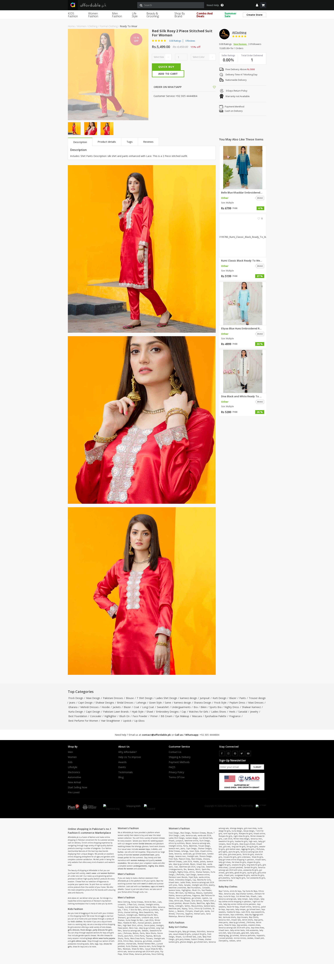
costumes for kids (225, 880)
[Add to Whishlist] (214, 87)
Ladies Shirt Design (166, 698)
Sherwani (122, 917)
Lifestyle (72, 767)
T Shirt (125, 909)
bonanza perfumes (142, 954)
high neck (253, 841)
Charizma (180, 913)
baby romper (243, 899)
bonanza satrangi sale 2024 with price (143, 951)
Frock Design (75, 698)
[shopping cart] (263, 5)
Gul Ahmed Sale (131, 907)
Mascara (197, 716)
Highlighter (110, 716)
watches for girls (257, 875)
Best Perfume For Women (83, 720)
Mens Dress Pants (137, 938)
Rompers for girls (245, 833)
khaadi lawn (174, 882)
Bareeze (191, 869)
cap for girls (251, 872)
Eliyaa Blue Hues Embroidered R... (241, 328)
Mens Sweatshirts (146, 912)
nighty (151, 866)
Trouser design (257, 698)
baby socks (254, 933)
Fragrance (235, 716)
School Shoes (128, 954)
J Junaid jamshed (236, 867)
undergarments (140, 866)
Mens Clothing (124, 902)
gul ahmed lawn (133, 917)
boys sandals (242, 925)
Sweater (145, 930)
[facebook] (221, 753)
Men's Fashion (126, 897)
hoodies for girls (241, 841)
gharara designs (186, 942)
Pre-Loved (73, 792)
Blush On (124, 716)
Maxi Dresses (256, 702)
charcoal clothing (131, 912)
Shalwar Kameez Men (146, 943)
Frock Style (220, 702)
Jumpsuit (205, 698)
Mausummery (196, 906)
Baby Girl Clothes (178, 927)
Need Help (213, 5)
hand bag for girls (238, 878)
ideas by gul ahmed (147, 928)
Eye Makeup (182, 716)
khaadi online (206, 851)
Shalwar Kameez (251, 707)
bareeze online (203, 874)
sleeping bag (224, 935)
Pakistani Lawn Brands (116, 711)
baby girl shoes (224, 862)
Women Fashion (93, 14)
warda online (204, 877)
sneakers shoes (254, 925)
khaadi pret (198, 911)
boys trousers (224, 914)
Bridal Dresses (125, 702)
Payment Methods (179, 762)
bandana (146, 886)
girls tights (223, 852)
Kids (70, 762)
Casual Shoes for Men (153, 949)
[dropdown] (257, 5)
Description (80, 142)
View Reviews (240, 44)
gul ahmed (147, 941)
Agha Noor (210, 903)
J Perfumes (127, 933)
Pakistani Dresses (113, 698)
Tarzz (191, 908)
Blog (121, 777)
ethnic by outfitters (150, 909)
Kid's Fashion (176, 922)
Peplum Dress (237, 702)
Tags (129, 141)
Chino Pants (139, 936)
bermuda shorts (229, 917)
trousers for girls (229, 857)
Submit (257, 767)
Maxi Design (93, 698)
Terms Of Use (177, 777)
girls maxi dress (250, 828)
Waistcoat (126, 949)
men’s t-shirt (147, 883)
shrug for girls (252, 846)
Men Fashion (117, 14)
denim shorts (247, 920)
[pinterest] (235, 753)
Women (81, 26)
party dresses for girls (102, 930)
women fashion (108, 873)
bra (156, 866)
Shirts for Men (150, 902)
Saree (168, 702)
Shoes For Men (138, 949)
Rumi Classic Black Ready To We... (241, 260)
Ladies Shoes (218, 711)
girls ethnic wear (78, 941)
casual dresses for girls (181, 934)
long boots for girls (254, 865)
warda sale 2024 (204, 835)
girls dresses (73, 930)
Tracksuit (121, 915)
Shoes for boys (230, 925)
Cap (184, 711)
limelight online (152, 904)
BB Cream (166, 716)
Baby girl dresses (189, 931)
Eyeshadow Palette (215, 716)
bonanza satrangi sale (131, 930)
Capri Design (85, 702)
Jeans (72, 702)
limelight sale (131, 915)
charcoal (141, 904)
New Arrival (74, 782)
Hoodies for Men (129, 923)
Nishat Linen (208, 900)
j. (175, 911)
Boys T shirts (224, 891)
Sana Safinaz (196, 900)
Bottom (135, 933)
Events (122, 767)
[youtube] (248, 753)
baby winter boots (237, 930)
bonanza (138, 941)
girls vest (226, 846)
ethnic (140, 925)
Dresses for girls (175, 931)
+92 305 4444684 (209, 734)
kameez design (188, 698)
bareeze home (174, 890)
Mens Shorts (151, 933)
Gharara (72, 707)
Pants (242, 698)
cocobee (250, 938)
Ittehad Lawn (199, 913)
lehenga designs (236, 828)
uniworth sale (147, 917)
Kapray (184, 908)
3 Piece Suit (132, 904)
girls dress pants (234, 854)
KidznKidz (201, 931)
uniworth (122, 904)
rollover (232, 940)
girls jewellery (224, 878)
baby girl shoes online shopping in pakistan (236, 859)
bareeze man (180, 856)
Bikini (203, 707)
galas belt (245, 933)
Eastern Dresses (197, 939)
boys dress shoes (257, 927)
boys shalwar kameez (244, 893)
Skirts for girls (248, 854)
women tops (144, 849)
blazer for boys (232, 907)
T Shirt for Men (135, 909)
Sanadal (242, 711)
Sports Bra (215, 707)
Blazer (232, 698)
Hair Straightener (110, 720)
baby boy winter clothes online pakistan (239, 904)
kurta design (237, 831)
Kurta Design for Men (134, 920)
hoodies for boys (233, 912)
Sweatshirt (163, 707)
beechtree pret (174, 908)
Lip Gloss (139, 720)
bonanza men (144, 946)
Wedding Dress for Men (148, 915)
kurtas (121, 852)
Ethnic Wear (128, 941)
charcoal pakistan (145, 923)
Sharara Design (202, 702)
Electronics (74, 772)
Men (70, 752)
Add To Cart (168, 73)
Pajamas (149, 936)
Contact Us (175, 752)
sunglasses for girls (242, 875)
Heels (232, 711)
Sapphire (189, 913)
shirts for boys (235, 891)
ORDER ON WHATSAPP (167, 87)
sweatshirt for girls (226, 841)
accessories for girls (250, 870)
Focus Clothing (158, 954)
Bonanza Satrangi (185, 916)
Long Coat (148, 707)
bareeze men (174, 848)
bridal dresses (145, 843)
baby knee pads (234, 933)
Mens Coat (133, 928)
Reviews (148, 141)
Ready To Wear (128, 26)
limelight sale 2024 (199, 885)
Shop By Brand (179, 14)
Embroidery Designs (167, 711)
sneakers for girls (238, 865)
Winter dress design (241, 838)
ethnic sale (122, 951)
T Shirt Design (145, 698)
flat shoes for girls (239, 862)
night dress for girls (241, 836)
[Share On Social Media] (211, 87)
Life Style (135, 14)
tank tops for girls (230, 833)
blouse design (248, 831)
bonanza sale (191, 835)
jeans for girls (234, 852)
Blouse (130, 698)
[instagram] (228, 753)
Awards (122, 762)
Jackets (117, 707)
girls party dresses (183, 939)
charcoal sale (131, 943)
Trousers (149, 938)
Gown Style (155, 702)
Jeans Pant (128, 936)
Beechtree (193, 846)
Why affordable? (127, 752)
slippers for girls (253, 862)
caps (153, 886)
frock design (86, 930)
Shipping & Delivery (179, 757)
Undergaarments (181, 707)
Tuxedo (121, 907)
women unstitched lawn (143, 855)
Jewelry (254, 711)
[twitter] (241, 753)
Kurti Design (219, 698)
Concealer (95, 716)
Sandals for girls (250, 867)
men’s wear (91, 873)
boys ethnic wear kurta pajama (101, 938)
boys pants (258, 920)
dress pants (223, 922)
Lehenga (141, 702)
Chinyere (189, 911)
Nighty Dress (231, 707)
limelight (160, 925)
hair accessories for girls (255, 878)
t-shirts (154, 849)
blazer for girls (232, 844)
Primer (154, 716)
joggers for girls (224, 865)
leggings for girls (247, 849)
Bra (196, 707)
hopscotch (261, 935)
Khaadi (171, 840)
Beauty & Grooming (152, 14)
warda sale (187, 853)
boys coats (230, 909)
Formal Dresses (137, 902)
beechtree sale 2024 (187, 867)
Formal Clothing (109, 26)
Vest (156, 912)
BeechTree (201, 903)
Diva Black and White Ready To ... (241, 396)
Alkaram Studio (189, 903)
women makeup (138, 860)
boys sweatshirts (257, 912)
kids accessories (252, 930)
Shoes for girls (257, 857)
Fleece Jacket (123, 928)
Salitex (187, 906)
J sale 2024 (149, 920)
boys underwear (236, 914)
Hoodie (106, 707)
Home (71, 26)
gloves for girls (240, 872)
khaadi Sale (201, 864)
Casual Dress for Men (148, 907)
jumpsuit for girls (199, 934)
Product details (107, 141)
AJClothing (239, 32)
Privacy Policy (176, 772)
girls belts (229, 872)
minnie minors (240, 938)
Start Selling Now (77, 787)
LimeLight (179, 906)
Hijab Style (138, 711)
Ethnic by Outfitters (202, 908)
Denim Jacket (149, 925)
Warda (171, 906)
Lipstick (127, 720)
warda (207, 911)
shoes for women (125, 868)
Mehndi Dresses (89, 707)
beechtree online (191, 840)
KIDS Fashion (73, 14)
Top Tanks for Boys (249, 891)
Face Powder (140, 716)
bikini (161, 866)
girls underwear (244, 857)
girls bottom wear (233, 849)
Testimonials (125, 772)
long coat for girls (238, 846)
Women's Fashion (179, 828)
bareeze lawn (209, 906)
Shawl (149, 711)
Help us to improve (129, 757)
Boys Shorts (253, 917)
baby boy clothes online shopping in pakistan (241, 900)
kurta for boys (229, 896)
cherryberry (223, 940)
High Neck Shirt (129, 925)
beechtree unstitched (177, 887)
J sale (159, 902)
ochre (239, 940)
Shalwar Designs (105, 702)
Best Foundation (77, 716)
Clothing (92, 26)
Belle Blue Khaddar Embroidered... (241, 192)
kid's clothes (76, 921)
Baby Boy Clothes (228, 886)
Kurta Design (75, 711)
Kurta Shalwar (132, 946)
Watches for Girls (198, 711)
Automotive (74, 777)
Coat (136, 707)
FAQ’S (172, 767)
